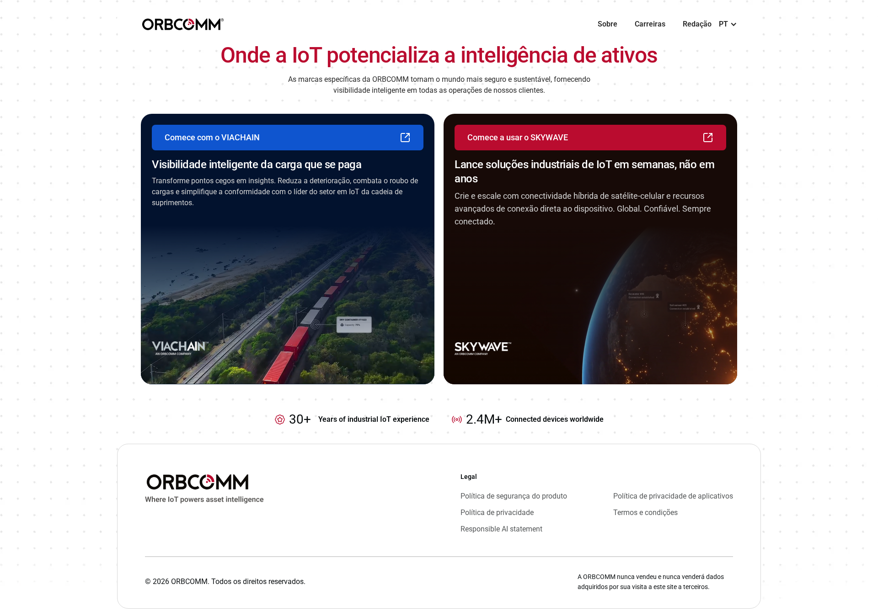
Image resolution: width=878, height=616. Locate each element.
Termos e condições (645, 512)
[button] (728, 24)
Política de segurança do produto (513, 496)
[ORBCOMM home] (183, 24)
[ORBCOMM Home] (204, 503)
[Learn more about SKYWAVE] (590, 249)
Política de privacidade (497, 512)
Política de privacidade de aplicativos (673, 496)
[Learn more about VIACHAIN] (287, 249)
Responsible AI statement (501, 529)
